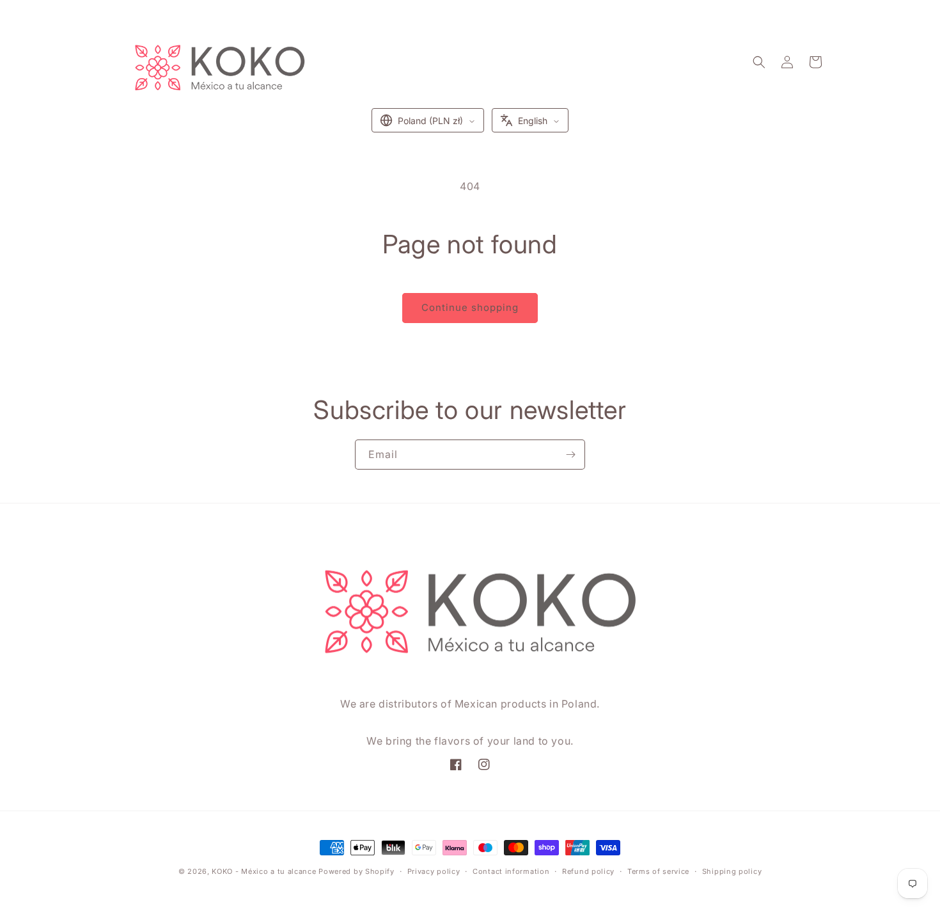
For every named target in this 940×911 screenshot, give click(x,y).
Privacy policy (433, 871)
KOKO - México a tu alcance (264, 871)
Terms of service (658, 871)
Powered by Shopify (356, 871)
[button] (759, 62)
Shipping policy (732, 871)
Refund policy (588, 871)
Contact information (511, 871)
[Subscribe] (570, 455)
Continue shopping (470, 307)
